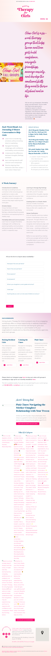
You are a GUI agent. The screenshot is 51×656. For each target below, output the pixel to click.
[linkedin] (9, 634)
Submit (10, 306)
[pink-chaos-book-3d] (9, 405)
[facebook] (4, 634)
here (24, 377)
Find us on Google (29, 641)
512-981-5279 (32, 1)
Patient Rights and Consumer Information (12, 647)
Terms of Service (10, 652)
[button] (9, 365)
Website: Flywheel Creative (15, 651)
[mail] (6, 637)
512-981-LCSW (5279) (17, 641)
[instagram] (6, 634)
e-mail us (16, 385)
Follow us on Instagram (26, 620)
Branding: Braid (5, 651)
